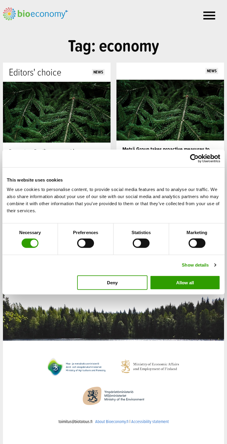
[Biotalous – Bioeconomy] (35, 13)
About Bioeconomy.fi (112, 421)
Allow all (185, 282)
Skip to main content (23, 27)
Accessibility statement (150, 421)
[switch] (85, 243)
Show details (195, 264)
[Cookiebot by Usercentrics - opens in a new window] (194, 158)
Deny (112, 282)
